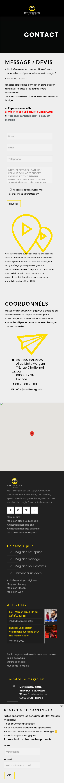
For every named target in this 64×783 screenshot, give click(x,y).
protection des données (36, 261)
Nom (7, 745)
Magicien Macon (16, 588)
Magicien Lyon (15, 591)
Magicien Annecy (16, 584)
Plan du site (13, 517)
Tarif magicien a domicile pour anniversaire (32, 654)
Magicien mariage (27, 559)
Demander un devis (28, 573)
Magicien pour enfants (30, 566)
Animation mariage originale (23, 528)
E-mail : (8, 759)
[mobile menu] (59, 10)
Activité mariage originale (22, 580)
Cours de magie (16, 661)
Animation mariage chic (20, 524)
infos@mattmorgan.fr (28, 389)
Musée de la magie (18, 665)
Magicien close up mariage (22, 520)
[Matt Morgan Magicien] (32, 10)
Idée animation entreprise (22, 532)
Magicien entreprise (28, 552)
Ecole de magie (16, 658)
